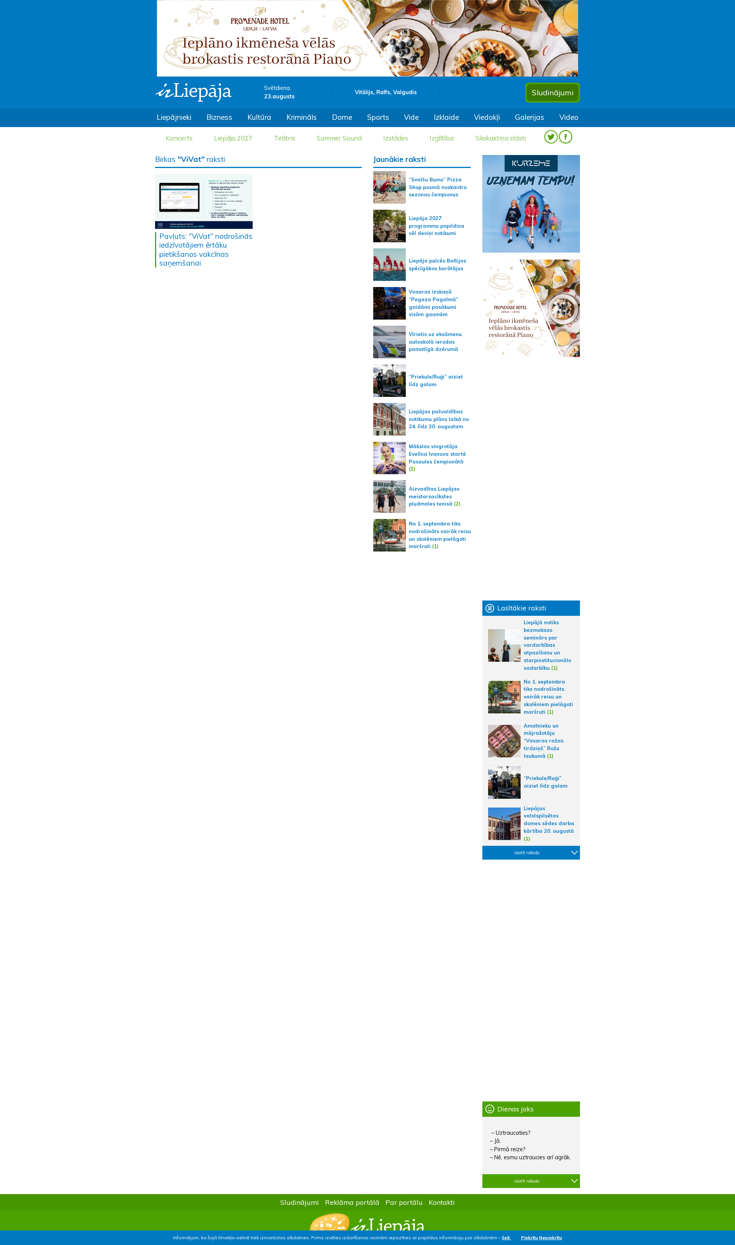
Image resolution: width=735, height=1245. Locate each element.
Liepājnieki (174, 117)
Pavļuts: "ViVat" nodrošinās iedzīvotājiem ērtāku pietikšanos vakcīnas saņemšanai (206, 249)
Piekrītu (529, 1237)
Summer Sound (339, 138)
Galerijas (529, 117)
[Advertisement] (531, 479)
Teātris (284, 138)
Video (568, 117)
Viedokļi (487, 117)
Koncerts (179, 138)
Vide (411, 117)
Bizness (219, 117)
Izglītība (442, 138)
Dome (342, 117)
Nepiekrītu (550, 1237)
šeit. (506, 1237)
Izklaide (446, 117)
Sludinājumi (552, 92)
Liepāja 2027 (233, 138)
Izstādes (395, 138)
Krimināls (301, 117)
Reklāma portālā (352, 1202)
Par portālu (404, 1202)
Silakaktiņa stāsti (500, 138)
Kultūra (259, 117)
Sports (378, 117)
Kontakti (442, 1202)
